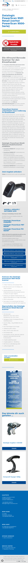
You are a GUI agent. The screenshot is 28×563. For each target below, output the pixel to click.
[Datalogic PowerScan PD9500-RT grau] (9, 203)
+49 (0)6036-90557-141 (8, 527)
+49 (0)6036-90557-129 (8, 516)
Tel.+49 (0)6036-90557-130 (8, 547)
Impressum (21, 556)
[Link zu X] (17, 561)
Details (14, 448)
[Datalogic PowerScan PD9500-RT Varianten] (14, 203)
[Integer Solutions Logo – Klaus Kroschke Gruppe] (6, 4)
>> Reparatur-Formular (8, 549)
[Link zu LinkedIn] (25, 561)
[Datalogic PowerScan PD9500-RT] (14, 189)
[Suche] (15, 5)
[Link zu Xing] (23, 561)
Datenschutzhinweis (8, 558)
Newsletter (20, 558)
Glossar (15, 558)
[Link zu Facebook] (21, 561)
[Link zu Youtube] (19, 561)
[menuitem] (12, 5)
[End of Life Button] (12, 43)
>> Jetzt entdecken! (7, 537)
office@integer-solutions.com (10, 503)
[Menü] (12, 5)
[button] (2, 560)
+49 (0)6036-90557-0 (19, 1)
